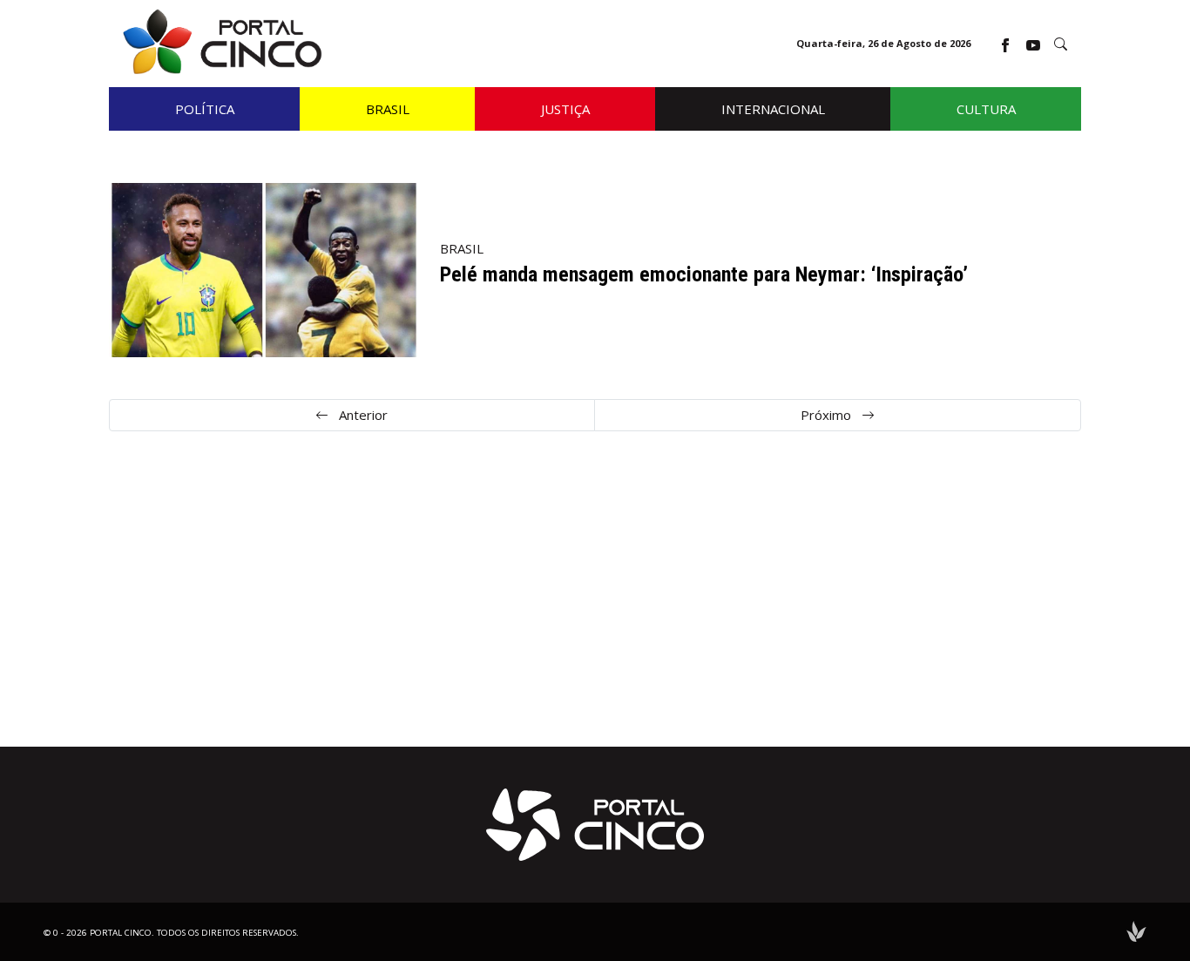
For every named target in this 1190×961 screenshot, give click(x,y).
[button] (1060, 44)
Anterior (361, 414)
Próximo (828, 414)
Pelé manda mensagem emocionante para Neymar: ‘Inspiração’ (704, 274)
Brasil (461, 248)
